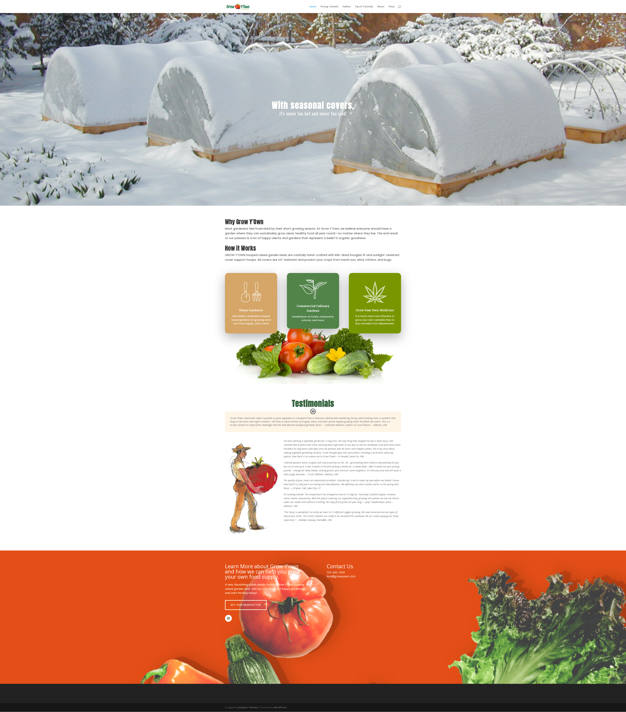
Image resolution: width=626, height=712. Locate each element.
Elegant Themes (248, 707)
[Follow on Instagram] (228, 618)
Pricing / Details (329, 6)
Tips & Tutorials (364, 6)
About (380, 6)
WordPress (280, 707)
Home (313, 6)
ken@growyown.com (341, 576)
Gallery (346, 6)
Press (392, 6)
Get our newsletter (246, 605)
